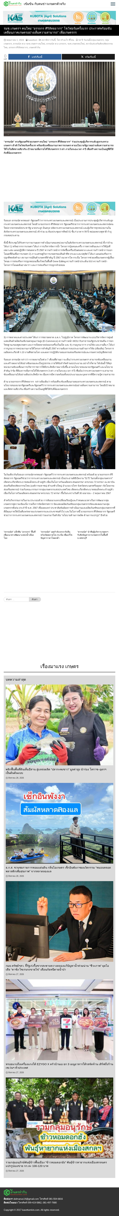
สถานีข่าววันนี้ (49, 40)
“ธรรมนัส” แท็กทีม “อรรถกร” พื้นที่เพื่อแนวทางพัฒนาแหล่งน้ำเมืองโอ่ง (19, 535)
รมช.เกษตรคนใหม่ (76, 43)
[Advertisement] (59, 180)
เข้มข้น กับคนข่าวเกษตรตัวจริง (45, 4)
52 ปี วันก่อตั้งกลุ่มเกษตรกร (91, 40)
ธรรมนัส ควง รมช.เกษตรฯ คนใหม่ (29, 43)
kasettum (32, 40)
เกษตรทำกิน (34, 47)
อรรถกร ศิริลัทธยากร (18, 47)
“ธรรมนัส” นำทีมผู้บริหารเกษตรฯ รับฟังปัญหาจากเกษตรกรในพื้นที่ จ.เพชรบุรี (92, 535)
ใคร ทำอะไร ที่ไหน (65, 40)
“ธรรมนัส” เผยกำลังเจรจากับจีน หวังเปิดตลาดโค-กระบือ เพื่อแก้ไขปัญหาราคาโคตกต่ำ (56, 535)
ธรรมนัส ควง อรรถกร (56, 43)
